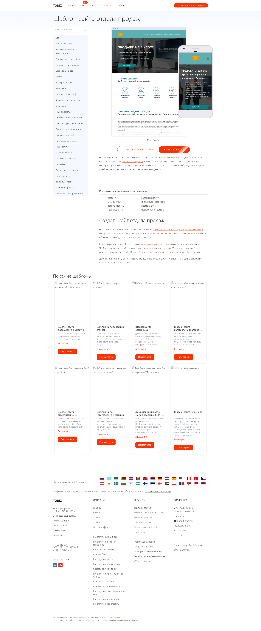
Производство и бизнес (67, 140)
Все (57, 37)
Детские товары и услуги (67, 65)
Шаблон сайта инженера (188, 411)
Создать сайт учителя (104, 581)
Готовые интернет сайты (68, 59)
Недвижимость (63, 111)
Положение (93, 620)
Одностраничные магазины (69, 129)
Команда (57, 535)
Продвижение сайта (143, 546)
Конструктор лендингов (105, 536)
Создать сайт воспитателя (106, 586)
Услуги (107, 5)
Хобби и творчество (65, 187)
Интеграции (59, 530)
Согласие (103, 620)
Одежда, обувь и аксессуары (69, 123)
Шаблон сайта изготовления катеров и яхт (187, 329)
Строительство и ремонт (68, 170)
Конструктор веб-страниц (106, 603)
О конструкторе (61, 520)
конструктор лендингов (155, 244)
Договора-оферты (114, 617)
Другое (59, 76)
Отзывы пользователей (145, 527)
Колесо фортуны (182, 549)
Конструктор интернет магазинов (104, 543)
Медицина (61, 106)
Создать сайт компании (105, 568)
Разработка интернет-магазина (149, 556)
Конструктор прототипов (106, 599)
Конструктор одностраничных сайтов (108, 575)
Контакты (178, 535)
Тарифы (94, 5)
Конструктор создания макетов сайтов (109, 593)
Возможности (60, 525)
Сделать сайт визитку (104, 549)
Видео (96, 512)
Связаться (179, 516)
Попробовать (191, 5)
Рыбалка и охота (64, 152)
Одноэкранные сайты (66, 135)
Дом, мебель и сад (64, 70)
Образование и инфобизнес (69, 117)
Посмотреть (67, 351)
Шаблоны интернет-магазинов (149, 512)
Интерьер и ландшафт (66, 94)
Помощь (120, 5)
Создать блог (99, 554)
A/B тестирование (142, 561)
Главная (97, 507)
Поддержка (139, 532)
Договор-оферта (101, 527)
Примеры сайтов (142, 522)
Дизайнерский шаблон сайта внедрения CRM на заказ (149, 414)
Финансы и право (64, 181)
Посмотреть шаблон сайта (137, 149)
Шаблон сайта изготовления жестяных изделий (110, 414)
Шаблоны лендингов (144, 517)
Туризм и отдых (63, 176)
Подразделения (182, 525)
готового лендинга (132, 161)
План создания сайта (144, 541)
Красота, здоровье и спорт (68, 100)
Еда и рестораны (64, 82)
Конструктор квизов (103, 559)
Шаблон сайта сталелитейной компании (66, 414)
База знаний (180, 530)
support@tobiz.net (185, 520)
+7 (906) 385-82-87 (185, 507)
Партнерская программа (158, 491)
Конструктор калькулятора (106, 564)
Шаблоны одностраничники (69, 193)
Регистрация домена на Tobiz (148, 551)
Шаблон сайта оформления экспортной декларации (72, 329)
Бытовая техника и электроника (65, 51)
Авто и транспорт (64, 43)
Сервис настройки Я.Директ (188, 545)
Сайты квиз (61, 164)
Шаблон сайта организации (143, 328)
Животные (61, 88)
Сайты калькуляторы (66, 158)
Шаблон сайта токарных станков (110, 328)
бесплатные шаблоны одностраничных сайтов (178, 229)
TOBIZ (57, 5)
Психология (61, 146)
